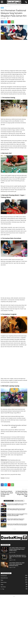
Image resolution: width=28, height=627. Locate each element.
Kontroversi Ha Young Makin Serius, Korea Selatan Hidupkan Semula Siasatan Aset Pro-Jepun (17, 504)
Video (2, 584)
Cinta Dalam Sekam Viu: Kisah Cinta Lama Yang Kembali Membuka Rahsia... (16, 564)
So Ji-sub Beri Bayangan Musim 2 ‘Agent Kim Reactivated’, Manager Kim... (17, 557)
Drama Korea (3, 582)
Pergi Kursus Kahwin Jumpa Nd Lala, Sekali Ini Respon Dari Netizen (7, 494)
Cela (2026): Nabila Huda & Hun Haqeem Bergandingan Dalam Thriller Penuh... (17, 549)
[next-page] (15, 529)
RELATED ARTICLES (8, 500)
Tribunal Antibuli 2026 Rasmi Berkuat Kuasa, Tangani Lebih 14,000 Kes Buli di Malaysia (15, 519)
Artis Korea (3, 586)
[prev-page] (13, 529)
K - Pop (2, 589)
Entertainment (4, 575)
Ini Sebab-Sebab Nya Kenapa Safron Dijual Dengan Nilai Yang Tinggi (21, 494)
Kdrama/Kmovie (4, 577)
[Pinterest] (9, 21)
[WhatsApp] (12, 21)
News (5, 5)
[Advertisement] (14, 55)
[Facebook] (2, 21)
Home (2, 5)
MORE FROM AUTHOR (19, 500)
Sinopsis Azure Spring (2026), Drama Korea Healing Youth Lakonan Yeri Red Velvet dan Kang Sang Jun (17, 524)
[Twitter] (5, 21)
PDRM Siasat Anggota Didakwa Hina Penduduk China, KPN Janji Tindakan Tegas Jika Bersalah (16, 509)
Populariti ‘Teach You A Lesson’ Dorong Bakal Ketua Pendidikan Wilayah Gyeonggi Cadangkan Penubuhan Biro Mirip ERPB (17, 514)
